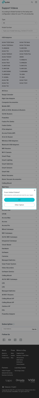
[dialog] (19, 199)
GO (19, 200)
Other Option (19, 205)
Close (34, 190)
